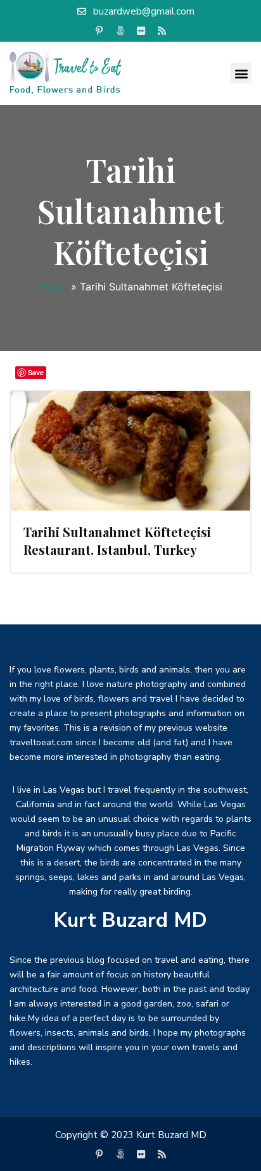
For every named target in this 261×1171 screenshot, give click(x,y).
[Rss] (162, 31)
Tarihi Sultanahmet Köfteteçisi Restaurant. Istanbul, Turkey (117, 540)
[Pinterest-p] (99, 31)
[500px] (120, 31)
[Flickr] (141, 31)
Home (53, 286)
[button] (241, 73)
